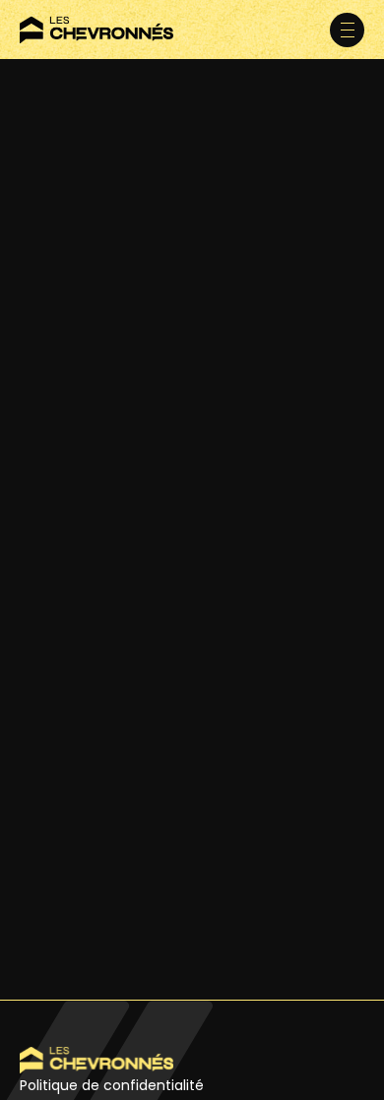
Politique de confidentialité (112, 1085)
